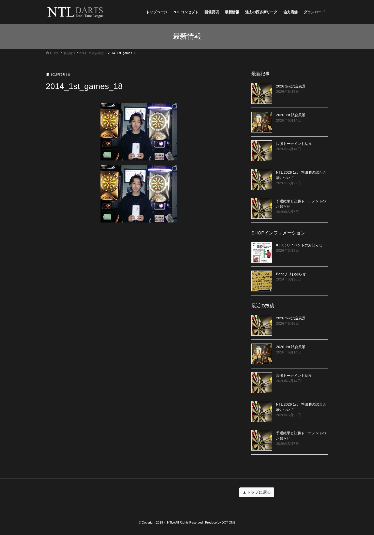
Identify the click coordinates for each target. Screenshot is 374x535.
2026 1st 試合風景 (290, 115)
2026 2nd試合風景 (291, 86)
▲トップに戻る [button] (256, 492)
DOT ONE (228, 522)
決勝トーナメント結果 (294, 144)
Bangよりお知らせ (291, 274)
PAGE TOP (360, 514)
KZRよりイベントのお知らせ (299, 245)
